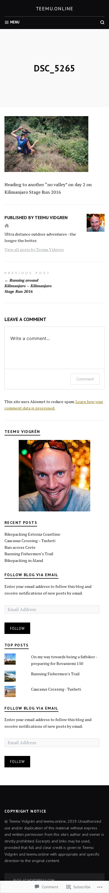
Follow (17, 628)
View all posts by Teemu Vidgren (34, 249)
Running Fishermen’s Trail (28, 553)
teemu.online (55, 8)
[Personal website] (6, 225)
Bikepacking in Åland (23, 560)
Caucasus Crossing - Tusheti (56, 689)
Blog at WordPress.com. (34, 880)
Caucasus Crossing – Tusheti (29, 540)
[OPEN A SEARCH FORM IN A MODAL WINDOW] (102, 22)
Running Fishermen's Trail (55, 673)
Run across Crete (19, 547)
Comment (85, 379)
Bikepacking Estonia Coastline (32, 534)
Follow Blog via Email (31, 574)
